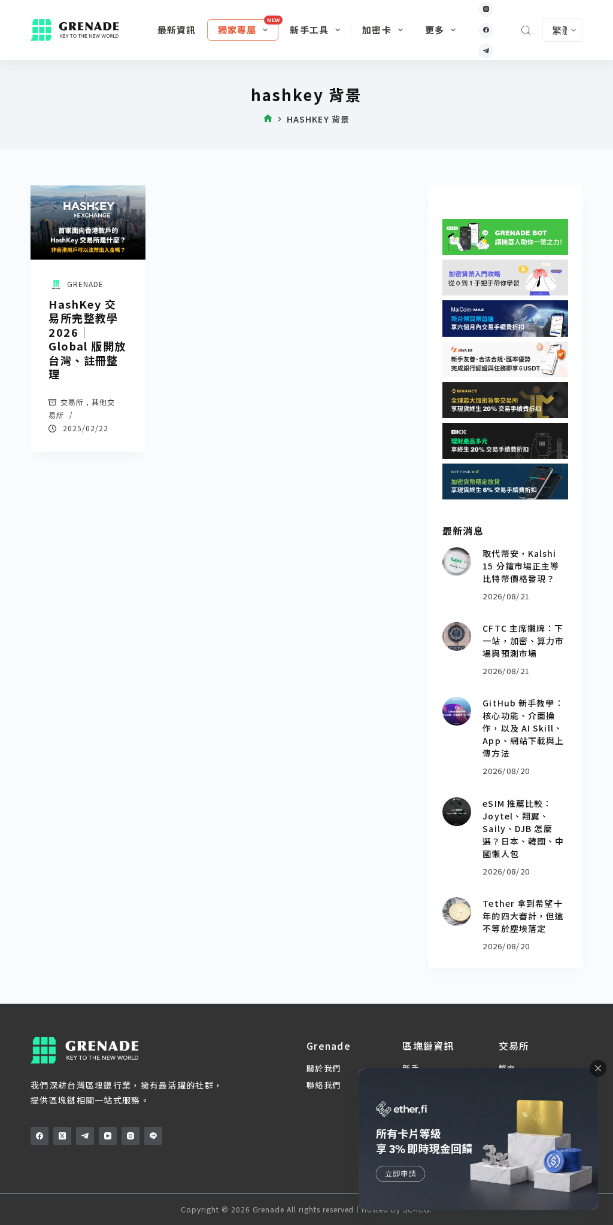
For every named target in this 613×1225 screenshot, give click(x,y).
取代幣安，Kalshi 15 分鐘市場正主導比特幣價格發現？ (520, 565)
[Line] (153, 1136)
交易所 (72, 402)
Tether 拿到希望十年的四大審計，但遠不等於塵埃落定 (523, 915)
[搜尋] (525, 30)
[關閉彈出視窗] (598, 1068)
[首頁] (267, 119)
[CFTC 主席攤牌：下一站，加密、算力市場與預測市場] (456, 636)
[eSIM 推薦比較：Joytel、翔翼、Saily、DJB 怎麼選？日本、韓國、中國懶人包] (456, 811)
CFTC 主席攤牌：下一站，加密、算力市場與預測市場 (523, 640)
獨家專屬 (237, 29)
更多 (434, 29)
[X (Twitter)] (62, 1136)
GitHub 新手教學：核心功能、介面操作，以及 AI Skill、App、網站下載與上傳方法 (523, 728)
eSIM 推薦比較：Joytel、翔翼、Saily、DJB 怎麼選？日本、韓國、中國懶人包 (523, 828)
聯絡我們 (323, 1084)
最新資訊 (176, 29)
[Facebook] (485, 30)
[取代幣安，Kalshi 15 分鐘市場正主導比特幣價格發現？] (456, 561)
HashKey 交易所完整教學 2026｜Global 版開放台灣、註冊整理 (87, 339)
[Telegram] (485, 51)
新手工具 (309, 29)
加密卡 (377, 29)
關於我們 (323, 1068)
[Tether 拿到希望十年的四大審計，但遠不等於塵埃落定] (456, 911)
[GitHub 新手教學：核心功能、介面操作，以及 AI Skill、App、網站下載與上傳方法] (456, 711)
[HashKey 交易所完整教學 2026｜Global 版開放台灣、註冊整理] (88, 222)
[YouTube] (108, 1136)
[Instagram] (485, 9)
